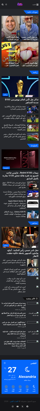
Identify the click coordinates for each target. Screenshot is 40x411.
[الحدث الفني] (20, 4)
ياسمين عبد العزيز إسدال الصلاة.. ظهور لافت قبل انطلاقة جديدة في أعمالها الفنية (14, 271)
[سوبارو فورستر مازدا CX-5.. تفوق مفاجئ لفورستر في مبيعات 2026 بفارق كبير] (32, 185)
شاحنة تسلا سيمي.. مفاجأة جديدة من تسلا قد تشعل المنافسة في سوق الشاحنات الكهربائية (14, 194)
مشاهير (34, 223)
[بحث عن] (3, 5)
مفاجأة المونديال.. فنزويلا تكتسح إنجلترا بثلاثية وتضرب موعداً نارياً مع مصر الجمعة (14, 127)
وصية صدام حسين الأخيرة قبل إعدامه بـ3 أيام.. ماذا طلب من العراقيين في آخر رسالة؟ (14, 305)
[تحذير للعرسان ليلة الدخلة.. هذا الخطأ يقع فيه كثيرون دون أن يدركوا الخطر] (32, 316)
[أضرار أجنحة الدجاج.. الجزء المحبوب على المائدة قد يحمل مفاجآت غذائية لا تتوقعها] (11, 55)
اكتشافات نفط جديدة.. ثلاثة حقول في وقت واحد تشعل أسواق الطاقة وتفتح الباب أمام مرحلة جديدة (15, 344)
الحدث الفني (14, 401)
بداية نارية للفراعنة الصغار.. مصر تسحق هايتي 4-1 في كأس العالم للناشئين (14, 136)
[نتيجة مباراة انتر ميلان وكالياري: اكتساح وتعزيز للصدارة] (32, 109)
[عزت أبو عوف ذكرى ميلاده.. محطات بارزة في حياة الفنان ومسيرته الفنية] (37, 278)
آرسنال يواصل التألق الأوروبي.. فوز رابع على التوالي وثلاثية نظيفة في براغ (14, 118)
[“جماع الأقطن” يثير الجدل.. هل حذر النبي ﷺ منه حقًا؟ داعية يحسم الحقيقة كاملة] (32, 325)
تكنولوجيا (34, 145)
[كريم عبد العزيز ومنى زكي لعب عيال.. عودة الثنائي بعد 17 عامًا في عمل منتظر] (37, 287)
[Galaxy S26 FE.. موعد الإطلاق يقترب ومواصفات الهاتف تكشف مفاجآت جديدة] (32, 214)
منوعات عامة (32, 12)
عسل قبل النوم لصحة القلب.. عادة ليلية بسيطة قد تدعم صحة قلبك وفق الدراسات (14, 334)
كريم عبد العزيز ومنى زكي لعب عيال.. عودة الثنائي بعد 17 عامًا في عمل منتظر (14, 289)
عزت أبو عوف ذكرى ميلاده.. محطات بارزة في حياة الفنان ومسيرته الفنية (16, 280)
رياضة (35, 72)
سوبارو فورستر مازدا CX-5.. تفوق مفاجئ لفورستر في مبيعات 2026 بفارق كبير (14, 185)
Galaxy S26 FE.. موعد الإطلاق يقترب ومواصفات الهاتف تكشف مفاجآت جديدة (15, 214)
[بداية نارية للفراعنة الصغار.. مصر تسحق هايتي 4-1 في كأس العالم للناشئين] (32, 137)
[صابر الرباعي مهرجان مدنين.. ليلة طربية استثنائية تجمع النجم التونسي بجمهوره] (32, 263)
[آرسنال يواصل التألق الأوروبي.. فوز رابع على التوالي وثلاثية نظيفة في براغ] (32, 118)
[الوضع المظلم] (6, 5)
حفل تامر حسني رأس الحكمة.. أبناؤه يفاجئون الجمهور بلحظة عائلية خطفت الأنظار (22, 253)
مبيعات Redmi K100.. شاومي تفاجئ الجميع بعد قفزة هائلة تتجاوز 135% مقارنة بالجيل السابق (20, 175)
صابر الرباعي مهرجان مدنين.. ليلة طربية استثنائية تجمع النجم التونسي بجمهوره (14, 262)
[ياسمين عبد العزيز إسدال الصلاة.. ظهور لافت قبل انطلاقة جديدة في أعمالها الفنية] (32, 272)
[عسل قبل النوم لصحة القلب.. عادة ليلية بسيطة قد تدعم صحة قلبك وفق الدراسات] (32, 334)
